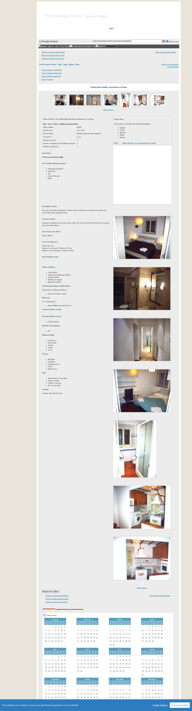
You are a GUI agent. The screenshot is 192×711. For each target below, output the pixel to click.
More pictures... (108, 110)
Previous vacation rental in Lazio (53, 55)
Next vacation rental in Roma (166, 52)
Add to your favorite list (170, 64)
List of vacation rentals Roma (52, 70)
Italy (60, 64)
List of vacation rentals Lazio (52, 73)
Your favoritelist (172, 67)
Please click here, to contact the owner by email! (139, 143)
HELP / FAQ (171, 34)
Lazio (65, 64)
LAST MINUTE (133, 34)
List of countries (47, 79)
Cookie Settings (160, 705)
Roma (71, 64)
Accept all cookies (179, 705)
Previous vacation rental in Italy (53, 58)
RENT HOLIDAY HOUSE (74, 34)
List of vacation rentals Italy (51, 76)
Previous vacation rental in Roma (53, 52)
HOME (48, 34)
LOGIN (153, 34)
